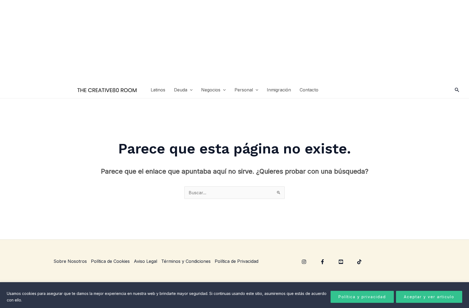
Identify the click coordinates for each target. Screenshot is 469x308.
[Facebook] (322, 261)
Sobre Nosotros (70, 261)
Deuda (180, 90)
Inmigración (279, 90)
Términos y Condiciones (186, 261)
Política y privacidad (362, 296)
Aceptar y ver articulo (429, 296)
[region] (234, 295)
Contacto (309, 90)
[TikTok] (359, 261)
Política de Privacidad (236, 261)
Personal (243, 90)
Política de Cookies (110, 261)
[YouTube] (340, 261)
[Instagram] (304, 261)
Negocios (210, 90)
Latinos (158, 90)
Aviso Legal (145, 261)
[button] (190, 90)
